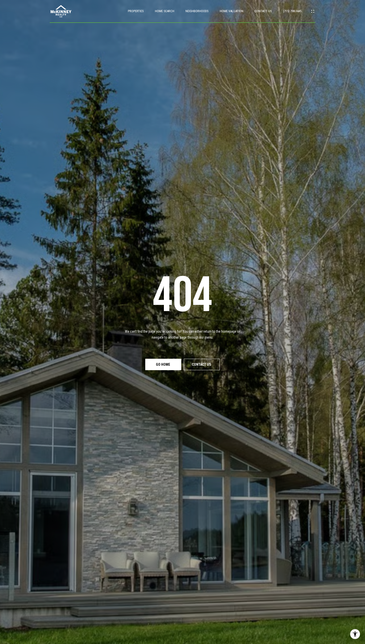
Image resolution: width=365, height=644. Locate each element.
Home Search (164, 11)
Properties (136, 11)
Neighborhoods (197, 11)
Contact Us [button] (202, 364)
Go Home (163, 364)
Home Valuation (231, 11)
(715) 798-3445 (292, 11)
